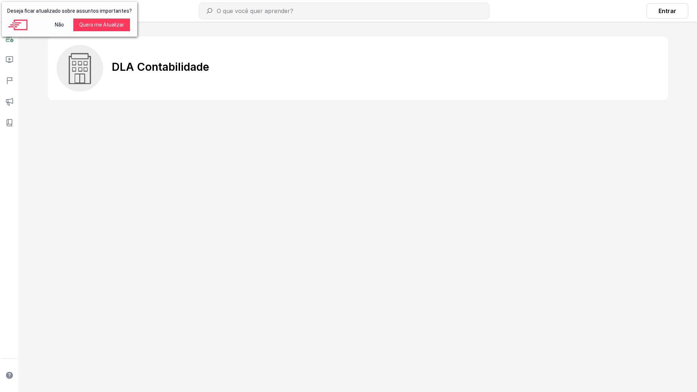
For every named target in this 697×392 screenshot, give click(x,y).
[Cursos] (9, 60)
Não (59, 25)
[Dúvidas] (9, 375)
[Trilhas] (9, 81)
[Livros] (9, 123)
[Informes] (9, 102)
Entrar (667, 11)
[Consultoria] (9, 38)
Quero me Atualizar (101, 25)
